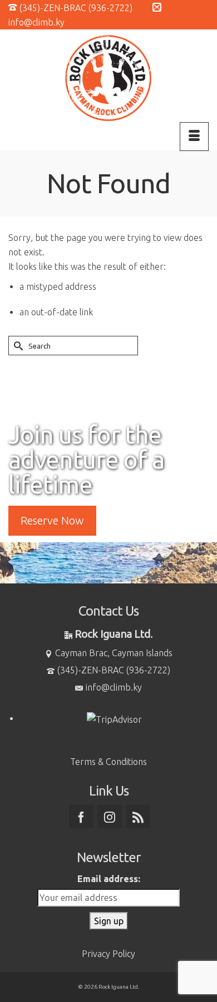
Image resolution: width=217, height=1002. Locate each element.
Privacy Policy (108, 954)
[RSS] (138, 816)
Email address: (108, 879)
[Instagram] (109, 816)
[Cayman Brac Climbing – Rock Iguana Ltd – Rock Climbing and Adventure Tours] (108, 78)
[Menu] (194, 136)
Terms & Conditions (108, 762)
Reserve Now (52, 520)
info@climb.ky (114, 687)
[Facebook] (81, 816)
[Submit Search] (16, 345)
